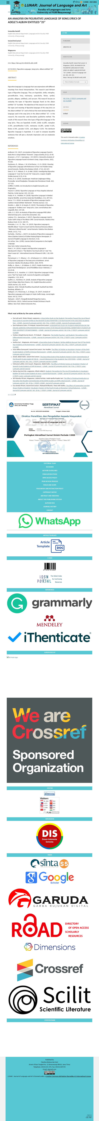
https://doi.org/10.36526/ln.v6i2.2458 (24, 63)
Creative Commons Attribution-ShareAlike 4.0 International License (73, 140)
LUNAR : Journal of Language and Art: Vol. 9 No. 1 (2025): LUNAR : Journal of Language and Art (49, 323)
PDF (65, 33)
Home (10, 12)
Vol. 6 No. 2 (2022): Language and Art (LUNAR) (38, 12)
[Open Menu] (8, 2)
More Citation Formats (72, 82)
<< (9, 395)
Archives (17, 12)
